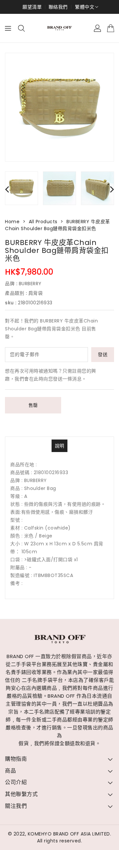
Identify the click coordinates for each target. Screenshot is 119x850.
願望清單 (32, 7)
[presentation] (7, 189)
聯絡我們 (58, 7)
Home (12, 221)
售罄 (33, 405)
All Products (43, 221)
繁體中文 (84, 7)
